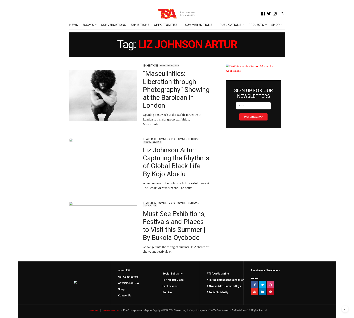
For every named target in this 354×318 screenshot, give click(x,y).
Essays (88, 25)
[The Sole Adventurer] (177, 13)
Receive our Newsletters (265, 270)
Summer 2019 (166, 139)
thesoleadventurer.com (111, 310)
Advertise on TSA (128, 283)
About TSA (124, 270)
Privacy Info (93, 310)
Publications (230, 25)
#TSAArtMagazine (218, 273)
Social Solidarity (172, 273)
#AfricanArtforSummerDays (224, 286)
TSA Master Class (173, 279)
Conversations (113, 25)
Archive (167, 292)
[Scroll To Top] (345, 309)
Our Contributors (128, 276)
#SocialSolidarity (217, 292)
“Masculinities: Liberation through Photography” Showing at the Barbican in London (176, 89)
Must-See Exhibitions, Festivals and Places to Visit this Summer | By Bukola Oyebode (174, 226)
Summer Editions (198, 25)
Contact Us (124, 295)
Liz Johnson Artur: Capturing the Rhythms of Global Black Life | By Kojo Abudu (176, 162)
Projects (256, 25)
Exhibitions (140, 25)
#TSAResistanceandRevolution (225, 279)
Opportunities (166, 25)
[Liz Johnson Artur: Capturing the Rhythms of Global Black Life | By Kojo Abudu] (103, 164)
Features (149, 139)
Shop (275, 25)
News (73, 25)
